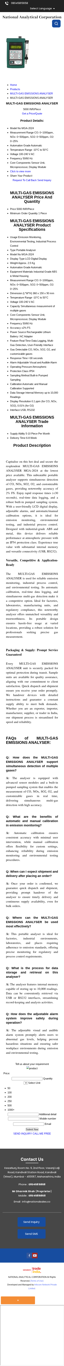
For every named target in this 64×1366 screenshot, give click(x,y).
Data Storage (17, 392)
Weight (14, 263)
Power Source (18, 332)
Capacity (15, 306)
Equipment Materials (21, 271)
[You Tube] (35, 1257)
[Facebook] (29, 1257)
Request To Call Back (25, 180)
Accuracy (15, 327)
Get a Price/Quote (32, 113)
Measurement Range (22, 280)
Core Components (20, 314)
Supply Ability (17, 433)
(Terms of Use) (37, 1281)
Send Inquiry (44, 180)
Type (13, 250)
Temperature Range (21, 297)
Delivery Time (17, 437)
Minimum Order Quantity (24, 213)
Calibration (16, 384)
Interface (15, 409)
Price (13, 208)
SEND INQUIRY (22, 1133)
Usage (13, 237)
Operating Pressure (21, 366)
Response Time (19, 358)
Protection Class (19, 371)
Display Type (17, 258)
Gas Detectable (18, 349)
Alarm (13, 362)
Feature (14, 340)
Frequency (16, 323)
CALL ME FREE (42, 1133)
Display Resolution (20, 401)
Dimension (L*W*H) (21, 293)
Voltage (14, 301)
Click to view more (20, 171)
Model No (15, 254)
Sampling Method (20, 375)
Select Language (41, 8)
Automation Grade (20, 267)
